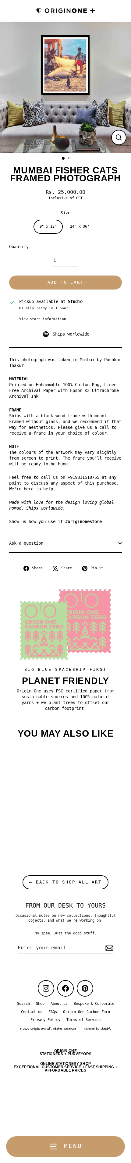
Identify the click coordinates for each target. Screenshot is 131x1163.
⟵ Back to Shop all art (65, 882)
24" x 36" (79, 226)
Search (23, 1003)
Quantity (19, 246)
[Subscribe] (108, 948)
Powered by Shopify (97, 1028)
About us (59, 1003)
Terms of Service (83, 1020)
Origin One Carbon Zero (86, 1012)
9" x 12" (48, 226)
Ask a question (26, 543)
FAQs (52, 1012)
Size (65, 212)
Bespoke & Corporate (94, 1003)
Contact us (31, 1012)
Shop (40, 1003)
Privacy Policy (45, 1020)
